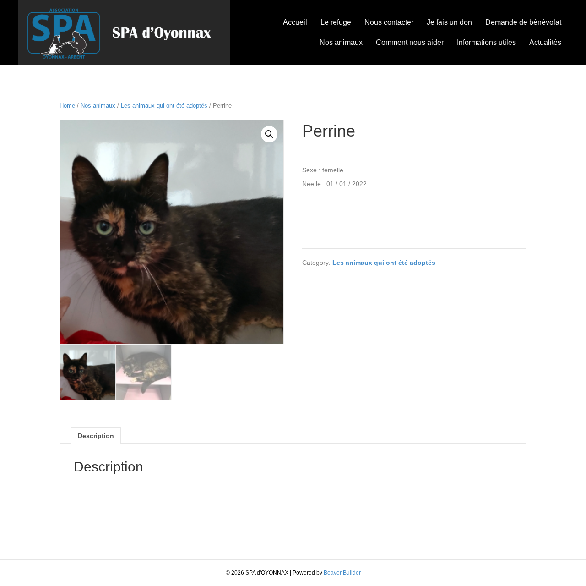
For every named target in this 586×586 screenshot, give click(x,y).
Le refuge (335, 22)
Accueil (295, 22)
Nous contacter (388, 22)
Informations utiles (486, 42)
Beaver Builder (342, 573)
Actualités (545, 42)
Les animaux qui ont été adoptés (164, 105)
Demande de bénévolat (523, 22)
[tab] (96, 435)
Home (67, 105)
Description (96, 435)
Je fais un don (449, 22)
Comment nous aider (410, 42)
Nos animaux (341, 42)
